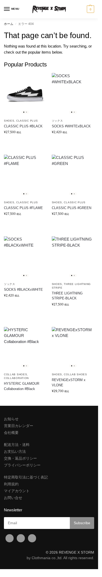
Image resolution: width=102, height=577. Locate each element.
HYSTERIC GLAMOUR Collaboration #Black (21, 386)
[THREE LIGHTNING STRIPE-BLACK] (73, 257)
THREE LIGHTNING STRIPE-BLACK (67, 295)
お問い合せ (13, 498)
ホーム (8, 24)
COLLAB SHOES (15, 374)
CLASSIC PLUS (27, 120)
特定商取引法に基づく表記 (26, 477)
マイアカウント (17, 491)
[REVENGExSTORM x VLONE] (73, 348)
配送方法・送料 (17, 445)
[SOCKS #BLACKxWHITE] (25, 257)
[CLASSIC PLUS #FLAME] (25, 176)
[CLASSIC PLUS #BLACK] (25, 94)
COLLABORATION (16, 378)
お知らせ (11, 419)
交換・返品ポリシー (20, 458)
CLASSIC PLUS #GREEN (71, 208)
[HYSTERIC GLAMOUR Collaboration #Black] (25, 348)
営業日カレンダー (18, 426)
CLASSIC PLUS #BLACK (23, 126)
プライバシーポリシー (22, 465)
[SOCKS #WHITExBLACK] (73, 94)
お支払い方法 (15, 451)
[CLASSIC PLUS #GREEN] (73, 176)
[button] (90, 9)
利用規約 (11, 484)
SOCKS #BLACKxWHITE (23, 290)
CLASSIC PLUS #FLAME (23, 208)
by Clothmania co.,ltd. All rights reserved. (60, 558)
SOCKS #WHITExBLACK (71, 126)
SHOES (9, 120)
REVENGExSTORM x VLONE (69, 382)
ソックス (57, 120)
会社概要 (11, 432)
